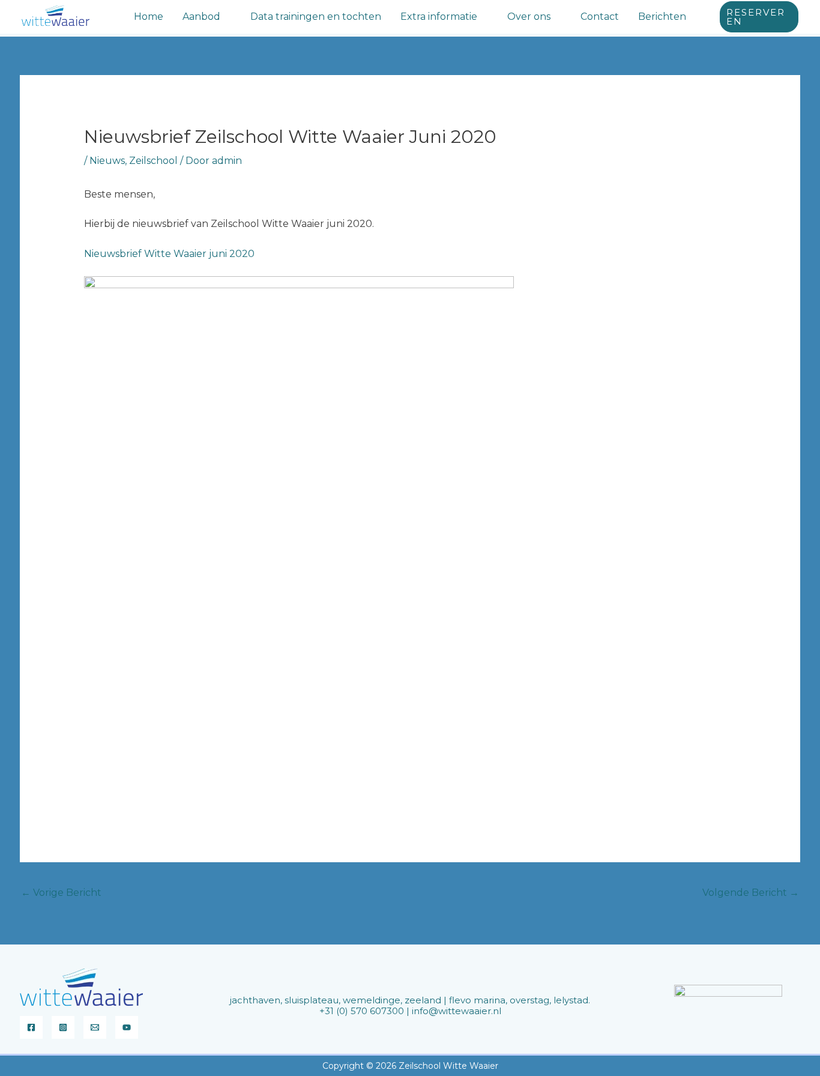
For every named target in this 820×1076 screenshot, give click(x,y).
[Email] (94, 1027)
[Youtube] (126, 1027)
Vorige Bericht (61, 892)
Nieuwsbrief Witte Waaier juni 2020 (169, 253)
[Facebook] (31, 1027)
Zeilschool (153, 160)
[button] (225, 16)
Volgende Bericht (750, 892)
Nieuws (107, 160)
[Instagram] (63, 1027)
